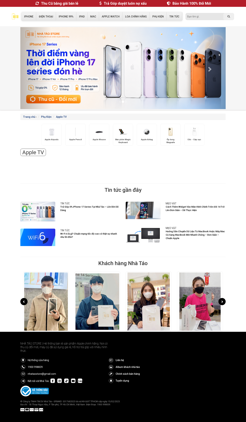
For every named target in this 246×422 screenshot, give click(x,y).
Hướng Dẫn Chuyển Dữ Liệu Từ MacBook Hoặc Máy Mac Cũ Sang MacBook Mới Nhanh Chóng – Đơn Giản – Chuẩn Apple (195, 234)
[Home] (15, 17)
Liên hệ (120, 360)
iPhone (28, 16)
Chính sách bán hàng (128, 373)
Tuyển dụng (122, 380)
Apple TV (61, 116)
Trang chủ (29, 116)
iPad (82, 16)
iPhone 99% (66, 16)
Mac (93, 16)
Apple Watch (111, 16)
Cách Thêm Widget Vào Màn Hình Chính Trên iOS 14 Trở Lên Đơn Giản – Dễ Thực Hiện (195, 208)
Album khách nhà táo (128, 367)
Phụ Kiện (158, 16)
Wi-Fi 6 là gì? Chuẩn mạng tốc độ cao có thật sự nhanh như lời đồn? (88, 235)
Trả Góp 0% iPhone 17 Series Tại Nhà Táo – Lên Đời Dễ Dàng (89, 208)
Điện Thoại (46, 16)
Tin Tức (174, 16)
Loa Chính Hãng (136, 16)
